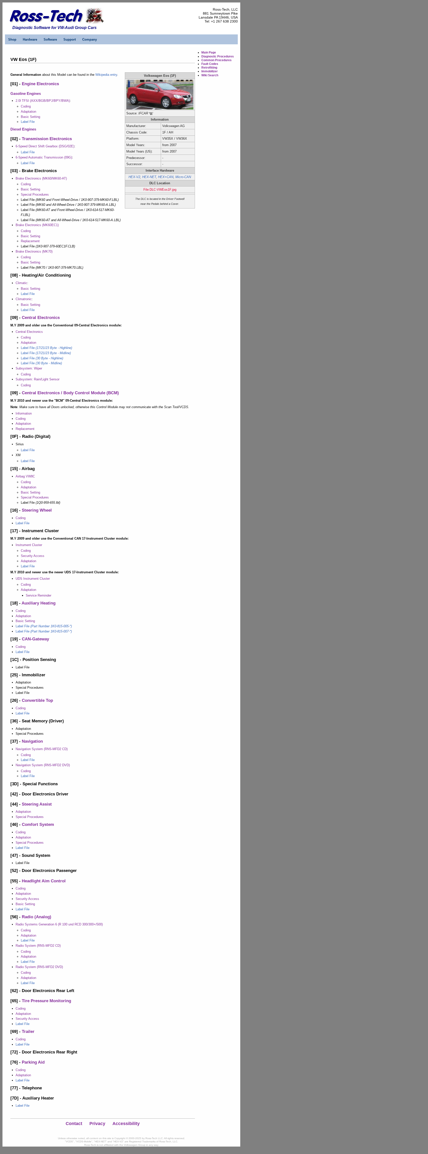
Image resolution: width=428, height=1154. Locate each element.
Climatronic (24, 299)
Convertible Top (37, 700)
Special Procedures (35, 194)
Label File (28, 122)
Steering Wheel (37, 510)
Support (69, 39)
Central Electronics (41, 317)
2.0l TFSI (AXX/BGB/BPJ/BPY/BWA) (43, 101)
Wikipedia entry (106, 75)
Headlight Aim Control (44, 881)
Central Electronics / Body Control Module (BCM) (70, 393)
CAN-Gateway (35, 639)
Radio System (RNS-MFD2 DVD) (39, 967)
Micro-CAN (183, 177)
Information (24, 413)
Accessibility (126, 1123)
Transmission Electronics (47, 138)
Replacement (30, 241)
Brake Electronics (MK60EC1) (37, 225)
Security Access (32, 556)
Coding (26, 106)
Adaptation (28, 111)
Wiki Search (209, 75)
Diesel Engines (23, 129)
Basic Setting (30, 117)
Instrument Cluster (29, 545)
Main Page (208, 52)
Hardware (30, 39)
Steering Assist (37, 804)
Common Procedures (216, 60)
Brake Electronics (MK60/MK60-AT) (41, 178)
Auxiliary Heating (38, 603)
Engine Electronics (40, 83)
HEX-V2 (134, 177)
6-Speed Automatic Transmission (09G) (44, 157)
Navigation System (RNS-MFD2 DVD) (43, 765)
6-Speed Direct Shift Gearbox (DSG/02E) (45, 146)
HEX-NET (149, 177)
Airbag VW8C (25, 476)
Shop (12, 39)
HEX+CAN (165, 177)
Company (89, 39)
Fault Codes (209, 64)
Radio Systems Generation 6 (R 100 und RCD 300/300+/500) (59, 924)
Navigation (32, 741)
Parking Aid (33, 1062)
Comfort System (38, 824)
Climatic (21, 283)
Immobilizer (209, 71)
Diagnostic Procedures (217, 56)
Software (50, 39)
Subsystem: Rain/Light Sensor (37, 379)
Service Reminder (38, 595)
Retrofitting (209, 67)
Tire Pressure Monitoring (46, 1000)
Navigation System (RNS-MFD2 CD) (42, 749)
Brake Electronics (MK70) (34, 251)
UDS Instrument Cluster (33, 578)
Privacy (97, 1123)
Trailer (28, 1031)
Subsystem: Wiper (29, 368)
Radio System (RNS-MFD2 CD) (38, 945)
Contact (74, 1123)
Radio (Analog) (36, 917)
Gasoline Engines (25, 93)
